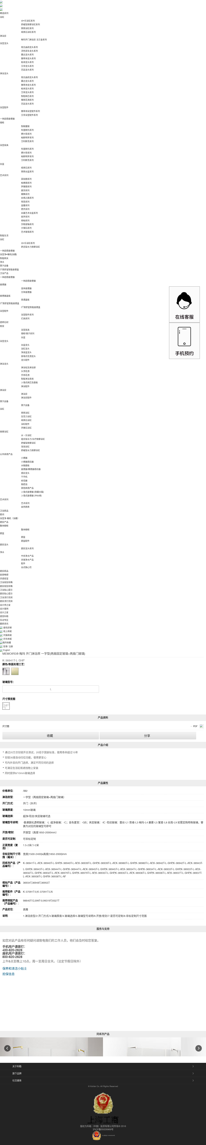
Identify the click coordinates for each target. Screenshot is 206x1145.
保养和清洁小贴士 (14, 968)
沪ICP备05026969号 (103, 1129)
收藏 (50, 735)
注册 (10, 646)
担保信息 (8, 974)
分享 (147, 735)
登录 (5, 646)
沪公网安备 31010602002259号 (108, 1135)
